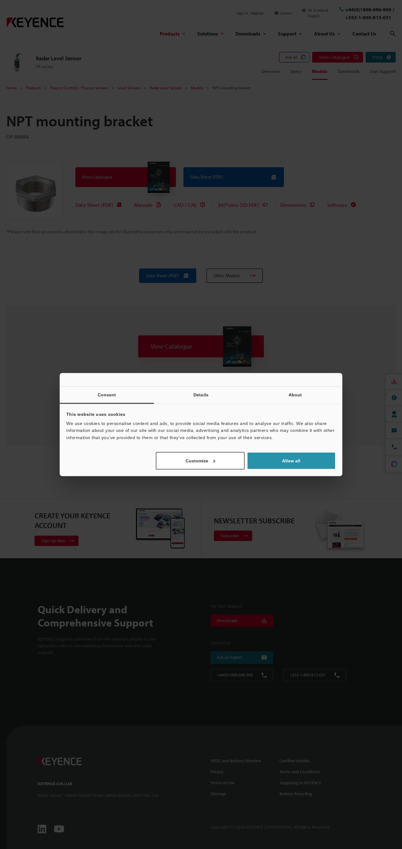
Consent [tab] (107, 394)
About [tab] (295, 394)
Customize (197, 460)
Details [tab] (201, 394)
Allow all (291, 460)
